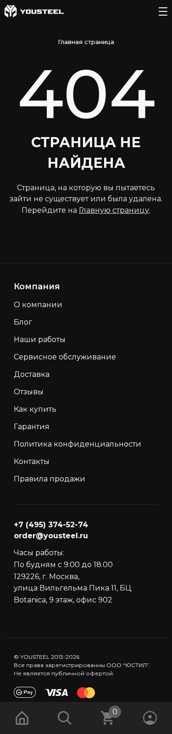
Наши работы (40, 339)
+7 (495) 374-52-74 (51, 524)
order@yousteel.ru (51, 535)
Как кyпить (35, 409)
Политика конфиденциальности (77, 444)
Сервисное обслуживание (65, 357)
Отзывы (29, 391)
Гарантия (32, 426)
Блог (23, 322)
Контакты (32, 461)
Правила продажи (49, 479)
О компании (38, 304)
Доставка (32, 374)
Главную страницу (114, 210)
